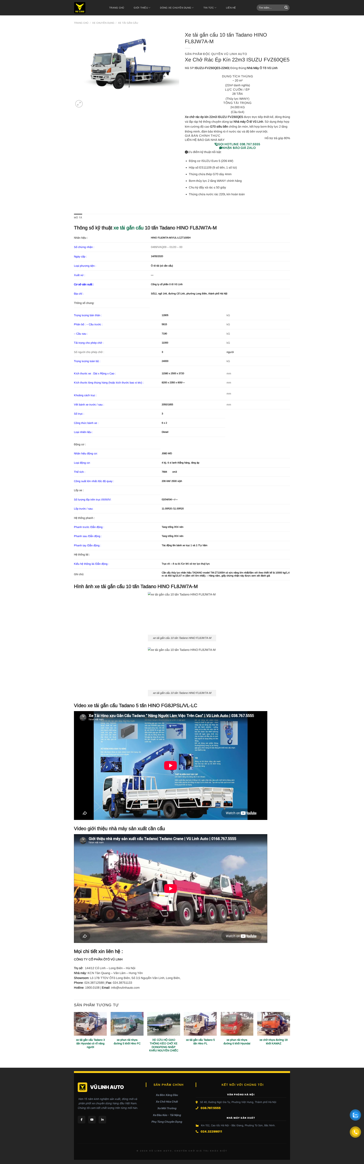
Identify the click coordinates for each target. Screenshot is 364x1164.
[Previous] (74, 1039)
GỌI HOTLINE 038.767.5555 (239, 144)
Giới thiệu (141, 7)
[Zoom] (79, 103)
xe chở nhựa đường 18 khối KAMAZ (274, 1041)
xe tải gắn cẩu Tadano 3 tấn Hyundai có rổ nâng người (90, 1043)
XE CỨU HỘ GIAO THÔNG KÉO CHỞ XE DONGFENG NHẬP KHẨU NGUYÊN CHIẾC (163, 1045)
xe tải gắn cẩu (129, 227)
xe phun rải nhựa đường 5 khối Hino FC (127, 1041)
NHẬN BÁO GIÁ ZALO (239, 147)
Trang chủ (116, 7)
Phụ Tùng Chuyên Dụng (166, 1121)
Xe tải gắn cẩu (128, 22)
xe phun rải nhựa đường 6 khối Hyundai (237, 1041)
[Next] (290, 1039)
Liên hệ (231, 7)
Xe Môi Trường (167, 1108)
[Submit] (286, 8)
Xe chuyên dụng (103, 22)
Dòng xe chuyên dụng (175, 7)
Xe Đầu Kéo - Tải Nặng (167, 1115)
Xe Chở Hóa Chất (167, 1101)
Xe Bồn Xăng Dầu (167, 1095)
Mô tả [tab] (78, 217)
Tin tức (208, 7)
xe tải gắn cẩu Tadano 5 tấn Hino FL (200, 1041)
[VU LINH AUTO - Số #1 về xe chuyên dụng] (86, 7)
